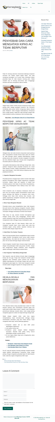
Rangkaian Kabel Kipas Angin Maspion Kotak (20, 343)
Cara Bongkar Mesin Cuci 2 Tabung (17, 347)
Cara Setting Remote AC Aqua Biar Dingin (19, 271)
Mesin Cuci (25, 7)
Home (24, 3)
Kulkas (33, 3)
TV (30, 7)
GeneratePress (41, 419)
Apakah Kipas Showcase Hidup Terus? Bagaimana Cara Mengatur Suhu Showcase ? (46, 35)
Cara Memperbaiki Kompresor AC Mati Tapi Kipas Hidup (16, 362)
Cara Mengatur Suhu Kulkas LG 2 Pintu (18, 345)
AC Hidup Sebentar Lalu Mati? (16, 273)
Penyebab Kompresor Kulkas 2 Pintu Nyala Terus (46, 42)
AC (28, 3)
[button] (49, 11)
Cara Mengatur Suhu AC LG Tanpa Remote (23, 117)
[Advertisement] (18, 63)
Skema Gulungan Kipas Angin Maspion (12, 360)
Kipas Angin (40, 3)
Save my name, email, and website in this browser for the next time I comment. (18, 403)
